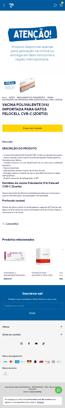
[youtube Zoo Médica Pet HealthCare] (36, 343)
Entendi (40, 402)
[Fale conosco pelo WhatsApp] (58, 390)
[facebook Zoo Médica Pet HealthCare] (29, 343)
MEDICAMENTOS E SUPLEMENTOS (31, 97)
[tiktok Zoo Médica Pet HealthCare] (43, 343)
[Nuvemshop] (32, 392)
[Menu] (4, 6)
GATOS (12, 97)
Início (4, 97)
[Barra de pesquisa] (55, 6)
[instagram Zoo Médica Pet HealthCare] (21, 343)
